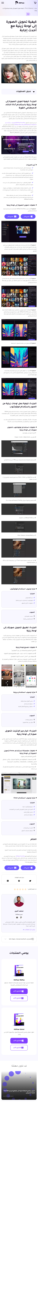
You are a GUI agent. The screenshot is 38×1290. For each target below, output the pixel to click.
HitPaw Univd (19, 1029)
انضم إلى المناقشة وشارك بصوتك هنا (20, 939)
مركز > (35, 8)
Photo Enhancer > (28, 8)
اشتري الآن (17, 991)
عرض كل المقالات (29, 930)
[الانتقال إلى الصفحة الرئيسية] (19, 3)
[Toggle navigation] (2, 3)
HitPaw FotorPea (20, 856)
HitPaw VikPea (19, 980)
